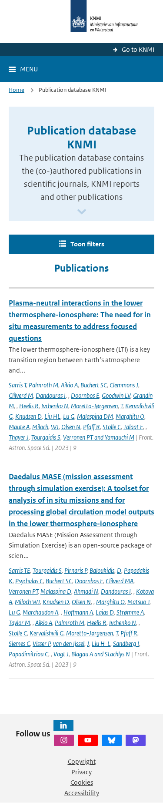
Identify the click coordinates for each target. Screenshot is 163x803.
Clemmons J (124, 385)
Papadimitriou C (28, 654)
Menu (29, 69)
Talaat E (133, 427)
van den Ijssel (68, 643)
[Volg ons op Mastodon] (135, 740)
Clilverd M (21, 395)
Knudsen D (28, 416)
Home (16, 90)
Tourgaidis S (45, 437)
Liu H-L (101, 643)
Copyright (82, 761)
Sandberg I (126, 643)
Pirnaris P (75, 570)
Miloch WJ (27, 602)
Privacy (81, 772)
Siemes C (19, 643)
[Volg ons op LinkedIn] (63, 725)
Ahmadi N (86, 591)
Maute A (19, 427)
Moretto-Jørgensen (94, 406)
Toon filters (87, 244)
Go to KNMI (138, 49)
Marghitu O (130, 416)
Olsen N (70, 427)
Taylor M (19, 622)
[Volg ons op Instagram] (64, 740)
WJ (55, 427)
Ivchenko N (54, 406)
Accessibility (81, 793)
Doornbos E (85, 395)
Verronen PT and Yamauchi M (98, 437)
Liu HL (52, 416)
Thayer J (19, 437)
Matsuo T (138, 602)
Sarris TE (19, 570)
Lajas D (105, 612)
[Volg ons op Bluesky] (111, 740)
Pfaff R (91, 427)
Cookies (81, 782)
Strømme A (130, 612)
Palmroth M (43, 385)
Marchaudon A (40, 612)
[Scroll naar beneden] (81, 212)
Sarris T (17, 385)
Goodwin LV (116, 395)
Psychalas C (29, 581)
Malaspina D (55, 591)
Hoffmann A (78, 612)
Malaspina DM (95, 416)
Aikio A (69, 385)
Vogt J (61, 654)
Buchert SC (93, 385)
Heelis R (29, 406)
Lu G (68, 416)
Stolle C (112, 427)
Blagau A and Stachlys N (100, 654)
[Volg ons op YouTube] (88, 740)
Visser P (41, 643)
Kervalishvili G (46, 633)
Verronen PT (23, 591)
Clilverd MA (119, 581)
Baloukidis (102, 570)
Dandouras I (51, 395)
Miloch (40, 427)
